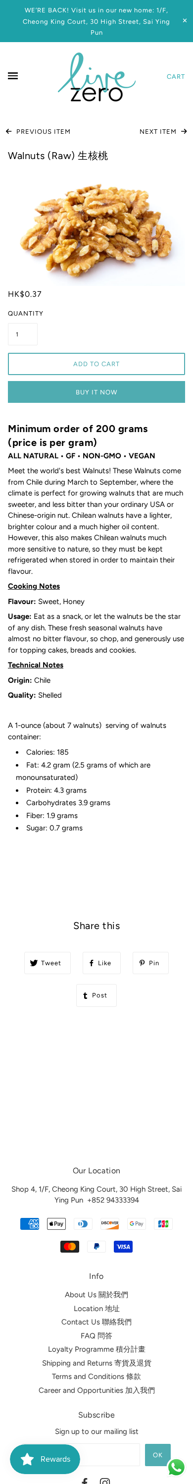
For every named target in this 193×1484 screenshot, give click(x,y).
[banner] (97, 77)
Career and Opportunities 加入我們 (97, 1390)
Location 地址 (97, 1308)
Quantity (23, 313)
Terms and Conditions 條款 (96, 1376)
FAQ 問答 (96, 1335)
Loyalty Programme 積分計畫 (96, 1349)
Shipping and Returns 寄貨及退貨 (96, 1363)
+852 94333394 (113, 1200)
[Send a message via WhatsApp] (176, 1467)
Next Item (159, 131)
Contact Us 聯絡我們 (96, 1322)
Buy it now (96, 392)
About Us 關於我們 (96, 1294)
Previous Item (42, 131)
